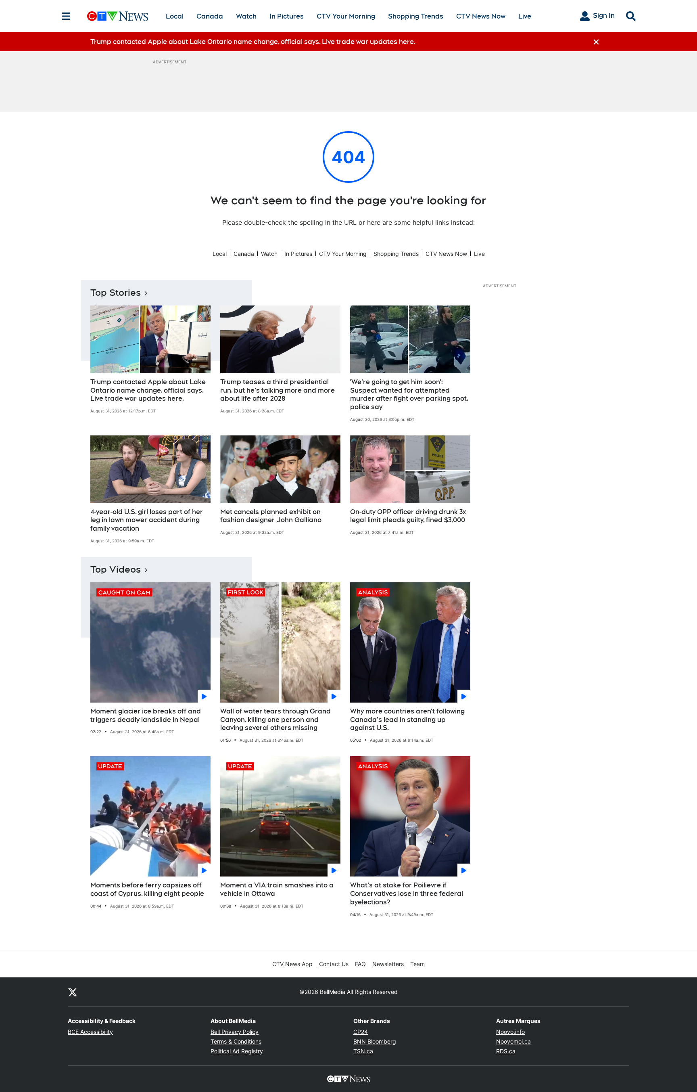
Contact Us (333, 963)
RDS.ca (505, 1051)
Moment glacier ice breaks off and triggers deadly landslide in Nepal (145, 715)
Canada (209, 16)
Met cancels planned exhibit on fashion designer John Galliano (270, 516)
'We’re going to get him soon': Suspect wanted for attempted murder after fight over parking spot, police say (409, 394)
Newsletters (388, 963)
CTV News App (292, 963)
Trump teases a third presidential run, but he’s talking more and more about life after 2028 (277, 390)
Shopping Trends (415, 16)
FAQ (360, 963)
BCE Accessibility (90, 1031)
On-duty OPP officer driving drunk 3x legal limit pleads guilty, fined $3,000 (408, 516)
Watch (246, 16)
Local (175, 16)
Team (417, 963)
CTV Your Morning (346, 16)
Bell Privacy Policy (235, 1031)
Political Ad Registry (237, 1051)
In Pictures (286, 16)
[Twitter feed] (72, 992)
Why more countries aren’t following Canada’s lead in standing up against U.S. (407, 719)
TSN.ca (363, 1051)
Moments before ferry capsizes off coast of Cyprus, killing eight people (147, 889)
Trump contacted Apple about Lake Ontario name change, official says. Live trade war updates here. (148, 390)
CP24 (360, 1031)
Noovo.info (510, 1031)
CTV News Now (480, 16)
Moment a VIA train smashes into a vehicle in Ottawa (277, 889)
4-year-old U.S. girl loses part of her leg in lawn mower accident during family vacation (146, 520)
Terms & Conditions (236, 1041)
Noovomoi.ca (513, 1041)
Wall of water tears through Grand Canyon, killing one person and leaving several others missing (275, 719)
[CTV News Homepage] (117, 16)
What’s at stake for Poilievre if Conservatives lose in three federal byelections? (406, 893)
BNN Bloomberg (374, 1041)
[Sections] (66, 16)
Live (524, 16)
